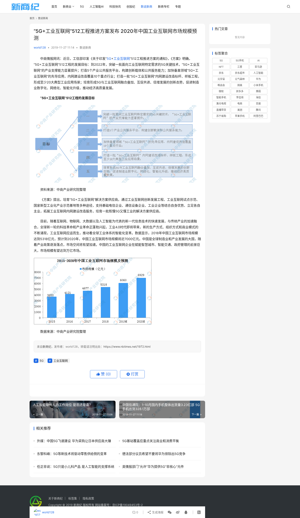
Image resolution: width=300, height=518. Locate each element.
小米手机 (258, 85)
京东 (221, 72)
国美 (239, 85)
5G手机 (240, 60)
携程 (258, 91)
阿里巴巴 (258, 116)
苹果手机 (240, 116)
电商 (239, 103)
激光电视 (221, 103)
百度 (258, 103)
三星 (239, 66)
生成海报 (157, 512)
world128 (40, 47)
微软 (221, 91)
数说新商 (146, 6)
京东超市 (240, 72)
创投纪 (131, 6)
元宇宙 (221, 79)
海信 (258, 97)
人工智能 (258, 72)
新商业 (67, 6)
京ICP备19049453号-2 (127, 505)
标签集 (72, 498)
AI (258, 60)
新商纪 (47, 346)
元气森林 (240, 79)
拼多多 (239, 91)
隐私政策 (88, 498)
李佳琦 (239, 97)
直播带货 (221, 109)
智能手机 (221, 97)
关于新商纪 (55, 498)
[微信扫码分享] (169, 512)
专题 (178, 6)
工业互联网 (121, 59)
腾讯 (258, 109)
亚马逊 (258, 66)
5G (82, 6)
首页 (54, 6)
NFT (221, 66)
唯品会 (221, 85)
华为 (258, 79)
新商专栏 (163, 6)
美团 (239, 109)
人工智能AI (97, 6)
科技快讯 (115, 6)
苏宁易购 (221, 116)
